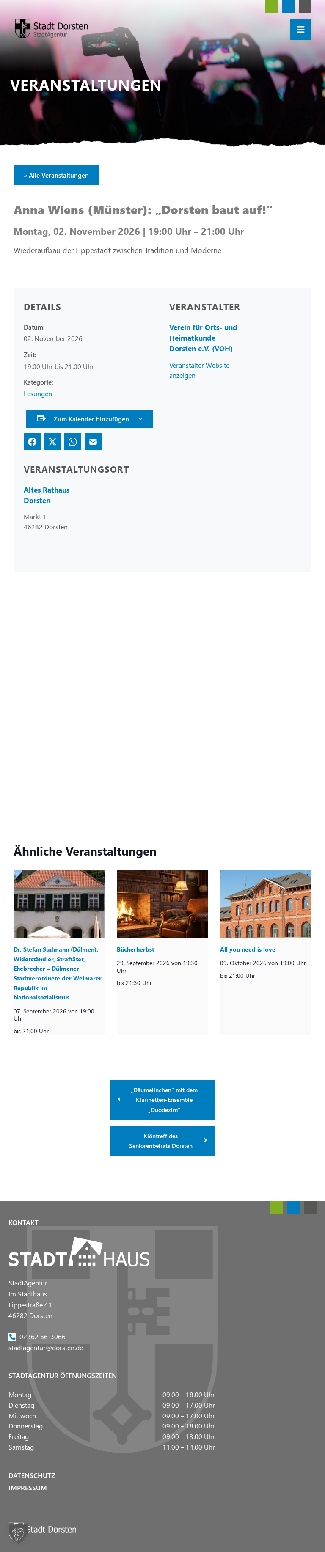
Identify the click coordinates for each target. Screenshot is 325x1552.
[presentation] (59, 904)
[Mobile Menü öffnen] (300, 29)
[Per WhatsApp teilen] (72, 441)
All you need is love (247, 949)
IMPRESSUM (27, 1487)
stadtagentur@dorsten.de (45, 1347)
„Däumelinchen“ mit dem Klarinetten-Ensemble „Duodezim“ (164, 1099)
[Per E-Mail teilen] (93, 441)
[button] (18, 1533)
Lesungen (38, 393)
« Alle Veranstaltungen (56, 175)
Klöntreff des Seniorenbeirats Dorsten (161, 1141)
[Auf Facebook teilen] (32, 441)
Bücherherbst (135, 949)
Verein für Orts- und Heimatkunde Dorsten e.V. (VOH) (203, 337)
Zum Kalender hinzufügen (91, 419)
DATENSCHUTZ (31, 1475)
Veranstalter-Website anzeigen (199, 369)
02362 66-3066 (42, 1336)
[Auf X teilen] (52, 441)
